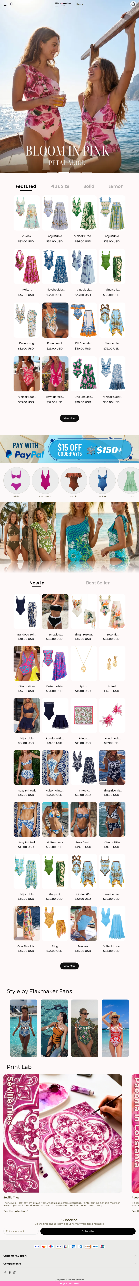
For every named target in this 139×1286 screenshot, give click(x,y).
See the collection (15, 1211)
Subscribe (88, 1231)
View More (69, 418)
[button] (5, 4)
